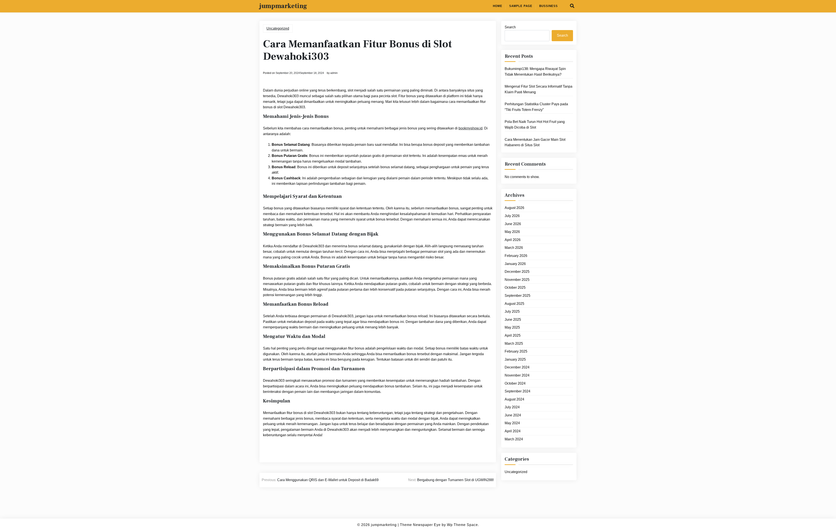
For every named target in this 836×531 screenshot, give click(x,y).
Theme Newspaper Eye (420, 525)
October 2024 (515, 383)
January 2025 (515, 359)
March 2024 (514, 439)
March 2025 (514, 343)
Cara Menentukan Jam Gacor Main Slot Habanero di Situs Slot (535, 142)
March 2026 (514, 247)
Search (510, 27)
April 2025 (513, 335)
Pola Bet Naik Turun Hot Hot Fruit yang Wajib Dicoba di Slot (535, 124)
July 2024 (512, 407)
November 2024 (517, 375)
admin (334, 73)
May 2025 (512, 327)
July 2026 (512, 216)
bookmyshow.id (470, 128)
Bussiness (548, 6)
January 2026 (515, 264)
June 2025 (513, 319)
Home (497, 6)
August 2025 (514, 303)
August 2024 (514, 399)
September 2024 (517, 391)
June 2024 (513, 415)
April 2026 (513, 240)
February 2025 (516, 351)
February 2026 (516, 256)
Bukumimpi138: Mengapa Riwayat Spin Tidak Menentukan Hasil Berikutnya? (535, 71)
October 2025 (515, 287)
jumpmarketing (283, 6)
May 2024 (512, 423)
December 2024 (517, 367)
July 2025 (512, 311)
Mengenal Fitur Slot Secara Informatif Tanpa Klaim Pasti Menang (538, 89)
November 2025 (517, 280)
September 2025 (517, 295)
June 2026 (513, 224)
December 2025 (517, 271)
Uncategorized (277, 28)
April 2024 (513, 431)
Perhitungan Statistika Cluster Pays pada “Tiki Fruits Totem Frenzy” (536, 107)
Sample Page (520, 6)
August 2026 (514, 208)
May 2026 (512, 232)
